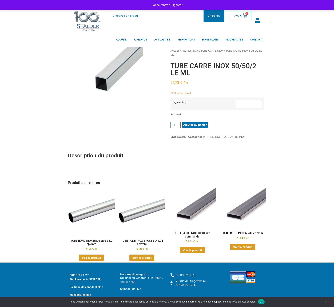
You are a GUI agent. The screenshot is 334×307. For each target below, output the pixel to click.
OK (261, 301)
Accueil (174, 50)
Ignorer (177, 5)
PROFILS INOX (189, 50)
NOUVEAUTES (234, 39)
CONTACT (256, 39)
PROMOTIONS (186, 39)
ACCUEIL (121, 39)
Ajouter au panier (195, 124)
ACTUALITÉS (162, 39)
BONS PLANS (210, 39)
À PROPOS (140, 39)
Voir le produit (91, 257)
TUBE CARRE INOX (212, 50)
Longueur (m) (178, 102)
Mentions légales (80, 294)
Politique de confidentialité (86, 287)
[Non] (328, 301)
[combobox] (156, 15)
